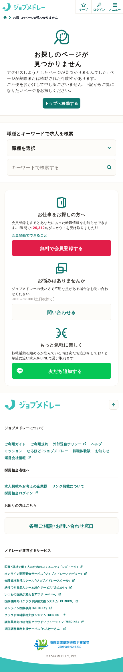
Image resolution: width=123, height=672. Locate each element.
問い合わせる (61, 312)
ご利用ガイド (15, 443)
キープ (83, 9)
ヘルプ (96, 443)
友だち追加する (65, 370)
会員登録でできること (29, 235)
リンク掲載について (68, 486)
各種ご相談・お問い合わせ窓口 (61, 525)
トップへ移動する (61, 103)
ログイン (99, 9)
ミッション (13, 450)
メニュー (115, 9)
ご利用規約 (39, 443)
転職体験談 (81, 450)
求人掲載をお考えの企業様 (26, 486)
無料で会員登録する (61, 248)
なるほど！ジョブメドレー (47, 450)
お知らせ (102, 450)
